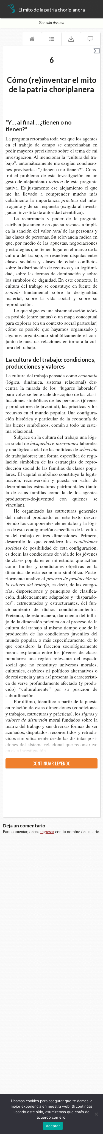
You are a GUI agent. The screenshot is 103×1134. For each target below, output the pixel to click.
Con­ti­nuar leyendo (51, 763)
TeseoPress (10, 9)
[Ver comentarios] (90, 40)
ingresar (47, 831)
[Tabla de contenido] (51, 40)
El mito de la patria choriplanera (51, 9)
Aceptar (53, 1126)
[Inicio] (32, 40)
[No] (96, 1114)
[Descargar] (71, 40)
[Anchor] (31, 129)
